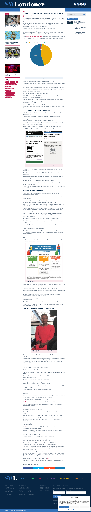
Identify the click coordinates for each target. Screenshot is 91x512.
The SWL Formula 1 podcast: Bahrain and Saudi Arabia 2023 (79, 22)
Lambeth (21, 491)
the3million (8, 97)
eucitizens (8, 86)
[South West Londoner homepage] (25, 4)
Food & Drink (64, 478)
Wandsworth (22, 494)
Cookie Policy (71, 509)
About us (73, 10)
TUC (26, 427)
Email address (69, 490)
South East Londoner (44, 488)
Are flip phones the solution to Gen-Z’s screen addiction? (12, 26)
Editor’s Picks (78, 478)
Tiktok (84, 4)
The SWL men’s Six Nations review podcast (80, 28)
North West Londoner (44, 490)
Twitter (81, 4)
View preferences (84, 507)
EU (17, 82)
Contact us (81, 10)
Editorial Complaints (9, 488)
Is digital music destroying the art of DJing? (12, 74)
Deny (74, 507)
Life (24, 11)
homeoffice (8, 90)
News (23, 478)
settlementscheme (10, 95)
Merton (29, 491)
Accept (63, 507)
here (29, 462)
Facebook (75, 4)
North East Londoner (44, 487)
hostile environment (10, 93)
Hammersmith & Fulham (24, 487)
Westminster (31, 494)
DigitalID (13, 82)
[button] (88, 497)
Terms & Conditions (9, 491)
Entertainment (51, 478)
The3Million (25, 31)
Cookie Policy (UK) (9, 494)
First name (55, 490)
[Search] (84, 14)
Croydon (21, 490)
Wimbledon (21, 496)
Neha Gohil (35, 16)
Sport (32, 478)
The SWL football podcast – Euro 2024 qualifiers (80, 33)
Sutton (29, 493)
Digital (7, 82)
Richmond (21, 493)
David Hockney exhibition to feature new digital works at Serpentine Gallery (11, 42)
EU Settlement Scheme (11, 84)
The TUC (25, 402)
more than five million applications (34, 36)
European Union (9, 88)
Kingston (30, 490)
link (48, 458)
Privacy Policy (76, 509)
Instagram (78, 4)
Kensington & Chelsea (24, 488)
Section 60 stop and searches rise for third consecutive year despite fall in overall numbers (12, 59)
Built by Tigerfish (23, 510)
